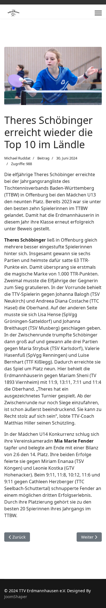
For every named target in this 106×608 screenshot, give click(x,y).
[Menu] (98, 13)
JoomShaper (15, 596)
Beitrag (43, 158)
